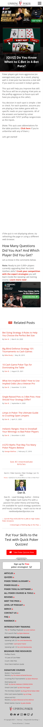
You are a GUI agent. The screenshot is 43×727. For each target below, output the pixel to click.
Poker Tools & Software (17, 589)
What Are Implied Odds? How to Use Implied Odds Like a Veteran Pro (20, 382)
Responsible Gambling (31, 720)
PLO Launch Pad (17, 633)
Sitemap (19, 720)
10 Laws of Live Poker (12, 658)
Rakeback (9, 620)
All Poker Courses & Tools (18, 593)
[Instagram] (21, 714)
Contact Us (10, 613)
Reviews (8, 597)
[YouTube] (25, 714)
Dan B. (6, 473)
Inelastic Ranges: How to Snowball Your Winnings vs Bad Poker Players (20, 430)
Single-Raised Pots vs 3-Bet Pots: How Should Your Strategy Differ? (21, 398)
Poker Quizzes (15, 473)
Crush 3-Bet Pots (11, 661)
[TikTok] (32, 714)
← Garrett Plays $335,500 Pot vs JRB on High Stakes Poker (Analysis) (21, 520)
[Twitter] (18, 714)
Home (6, 478)
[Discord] (15, 714)
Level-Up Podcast (13, 605)
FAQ (6, 616)
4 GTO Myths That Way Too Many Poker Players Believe (19, 446)
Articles (8, 573)
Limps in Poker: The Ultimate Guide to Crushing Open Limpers (20, 414)
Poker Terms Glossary (16, 581)
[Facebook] (11, 714)
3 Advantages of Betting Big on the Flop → (25, 525)
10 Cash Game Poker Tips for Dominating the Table (17, 366)
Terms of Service (17, 723)
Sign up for (21, 565)
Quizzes (8, 577)
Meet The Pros (11, 601)
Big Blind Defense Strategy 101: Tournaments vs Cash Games (18, 350)
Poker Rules (10, 585)
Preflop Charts (10, 654)
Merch (7, 609)
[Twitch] (28, 714)
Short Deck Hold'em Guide (14, 664)
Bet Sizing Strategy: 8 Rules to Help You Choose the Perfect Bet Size (19, 334)
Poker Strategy (27, 473)
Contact (27, 723)
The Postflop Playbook (20, 630)
